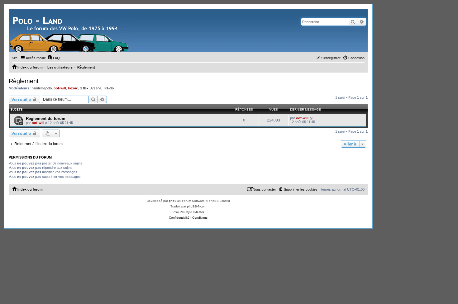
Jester (199, 212)
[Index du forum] (70, 30)
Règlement (24, 81)
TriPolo (108, 88)
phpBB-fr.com (196, 206)
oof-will (60, 88)
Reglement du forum (45, 118)
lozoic (73, 88)
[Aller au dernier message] (311, 118)
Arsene (95, 88)
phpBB (174, 200)
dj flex (84, 88)
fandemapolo (42, 88)
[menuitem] (53, 58)
